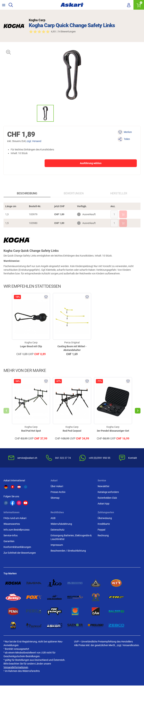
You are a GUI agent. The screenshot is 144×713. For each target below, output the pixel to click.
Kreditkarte (104, 523)
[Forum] (6, 502)
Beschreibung (27, 193)
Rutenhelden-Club (107, 497)
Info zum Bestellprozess (17, 529)
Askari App (103, 503)
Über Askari (57, 486)
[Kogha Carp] (14, 26)
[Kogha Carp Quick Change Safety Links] (45, 113)
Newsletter (103, 486)
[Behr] (13, 625)
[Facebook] (12, 502)
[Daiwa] (34, 583)
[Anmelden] (129, 5)
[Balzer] (116, 611)
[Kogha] (13, 583)
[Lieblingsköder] (54, 597)
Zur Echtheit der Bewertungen (20, 552)
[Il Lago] (54, 583)
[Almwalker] (96, 597)
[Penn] (13, 611)
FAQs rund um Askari (15, 518)
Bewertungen (74, 193)
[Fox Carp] (34, 597)
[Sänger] (75, 625)
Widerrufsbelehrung (61, 523)
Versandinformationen (16, 667)
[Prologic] (96, 625)
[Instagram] (19, 502)
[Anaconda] (96, 583)
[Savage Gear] (75, 597)
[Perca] (34, 611)
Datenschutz (57, 529)
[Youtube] (25, 502)
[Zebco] (116, 625)
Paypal (101, 529)
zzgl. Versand (34, 141)
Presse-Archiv (58, 492)
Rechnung (103, 535)
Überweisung (105, 518)
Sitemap (55, 497)
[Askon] (54, 625)
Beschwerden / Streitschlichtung (68, 550)
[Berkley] (13, 597)
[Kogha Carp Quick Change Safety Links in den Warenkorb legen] (123, 214)
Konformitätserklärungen (17, 547)
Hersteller (118, 193)
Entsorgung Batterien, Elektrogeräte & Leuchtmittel (71, 537)
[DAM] (96, 611)
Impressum (57, 545)
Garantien (9, 541)
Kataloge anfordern (108, 492)
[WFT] (116, 583)
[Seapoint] (75, 611)
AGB (53, 518)
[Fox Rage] (54, 611)
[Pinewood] (34, 625)
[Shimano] (75, 583)
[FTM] (116, 597)
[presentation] (33, 113)
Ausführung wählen (91, 163)
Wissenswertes (12, 523)
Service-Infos (11, 535)
